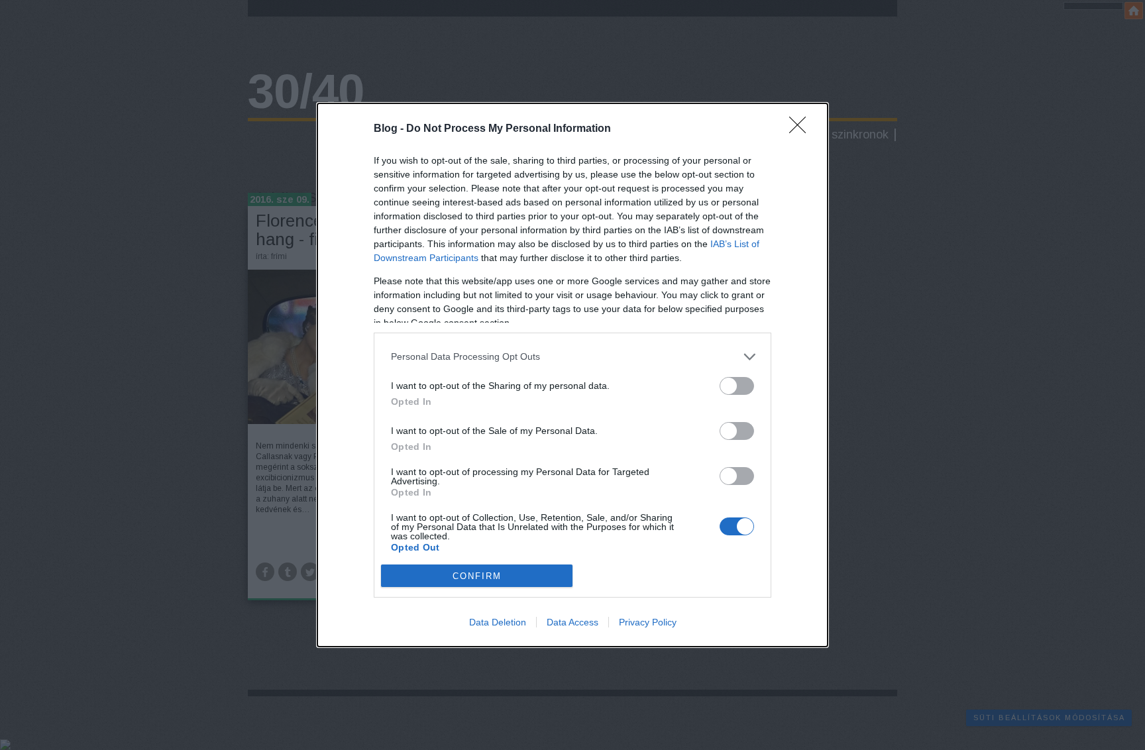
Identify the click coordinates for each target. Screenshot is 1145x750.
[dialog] (572, 375)
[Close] (801, 129)
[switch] (737, 386)
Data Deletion (497, 622)
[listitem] (572, 357)
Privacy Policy (648, 622)
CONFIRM (477, 576)
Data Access (572, 622)
